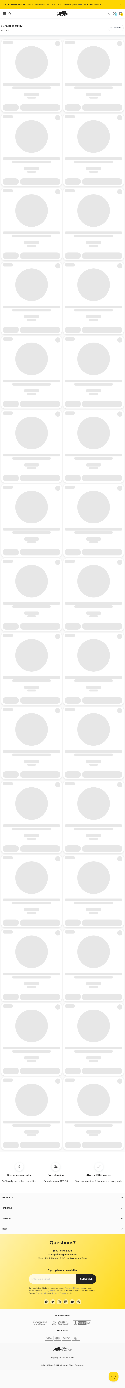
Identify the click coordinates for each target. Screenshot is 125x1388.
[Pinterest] (78, 1301)
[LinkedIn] (65, 1301)
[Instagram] (59, 1301)
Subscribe (86, 1279)
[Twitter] (52, 1301)
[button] (62, 1197)
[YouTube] (72, 1301)
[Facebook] (46, 1301)
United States (68, 1357)
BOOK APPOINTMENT (92, 4)
